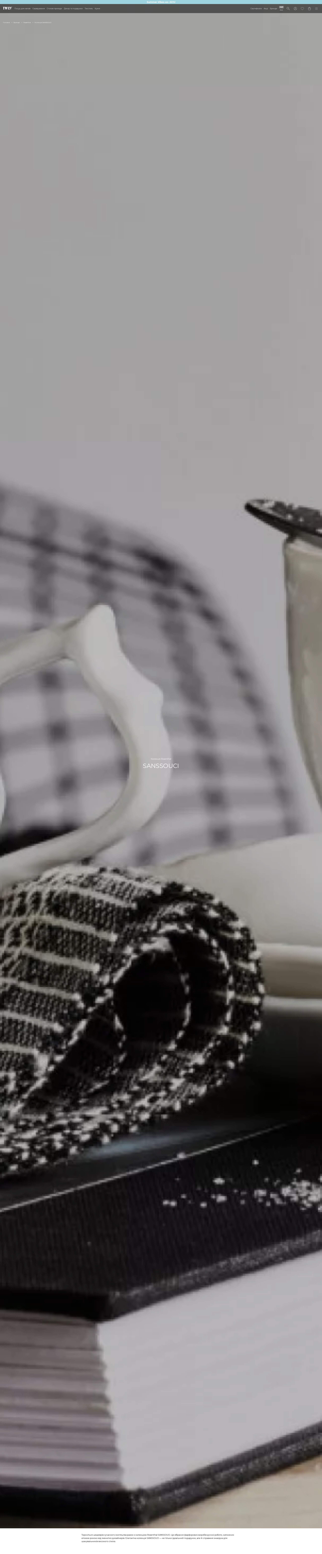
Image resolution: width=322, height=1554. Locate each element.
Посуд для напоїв (22, 8)
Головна (6, 22)
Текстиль (89, 8)
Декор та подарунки (73, 8)
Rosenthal (27, 22)
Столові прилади (54, 8)
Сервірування (38, 8)
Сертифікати (256, 8)
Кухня (97, 8)
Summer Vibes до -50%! (161, 2)
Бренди (273, 8)
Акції (266, 8)
